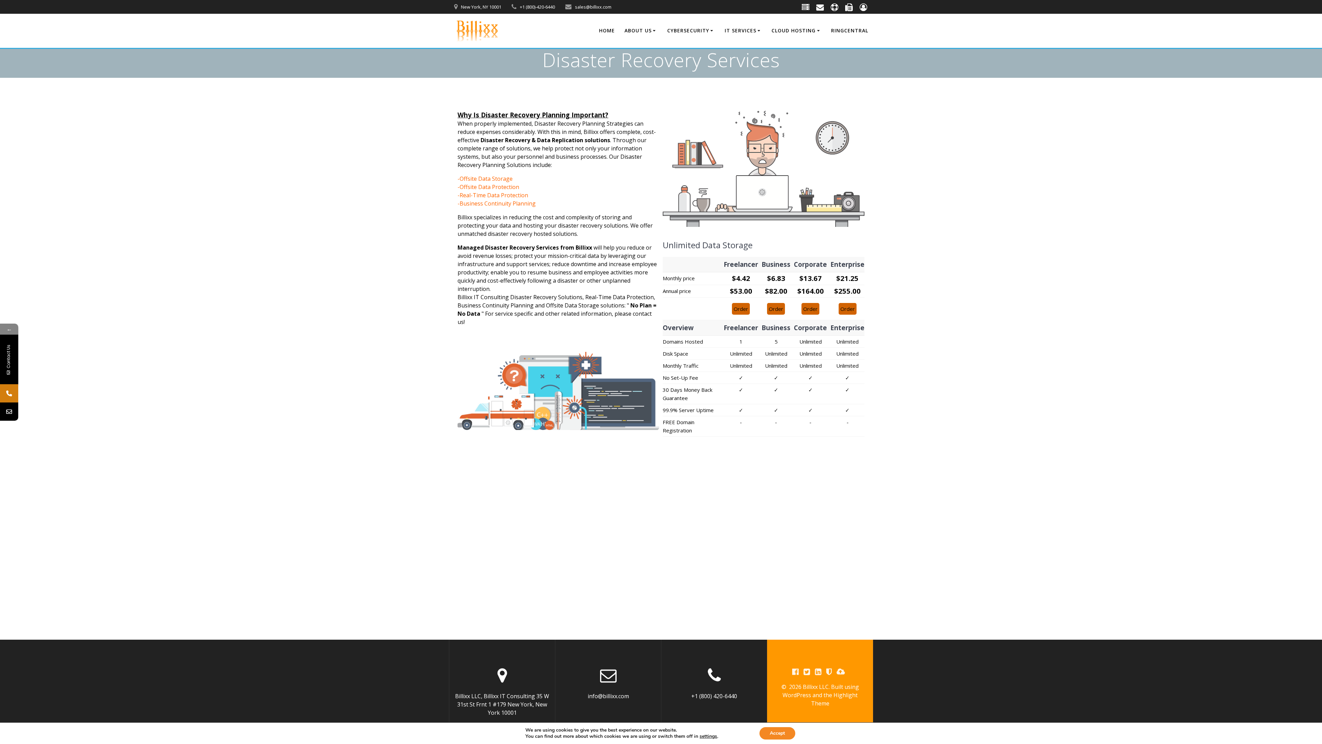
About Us (638, 30)
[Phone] (9, 393)
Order (741, 308)
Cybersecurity (688, 30)
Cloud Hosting (794, 30)
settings (708, 736)
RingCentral (849, 30)
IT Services (740, 30)
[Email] (9, 411)
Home (607, 30)
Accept (777, 733)
